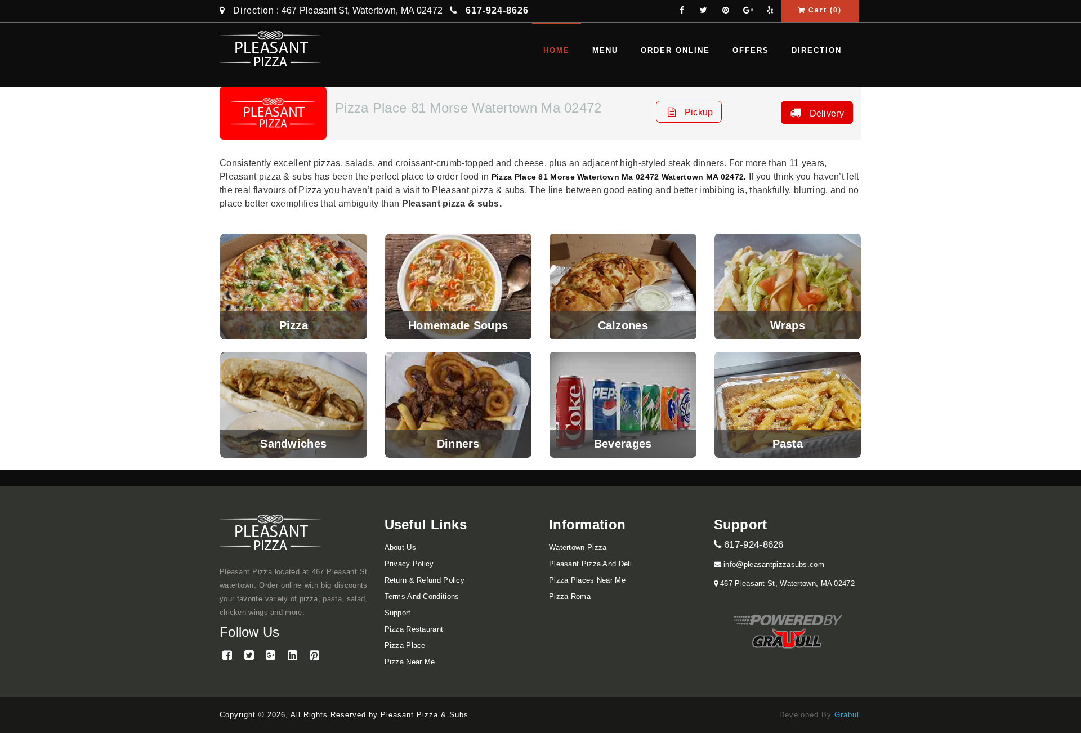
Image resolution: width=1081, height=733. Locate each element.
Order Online (675, 50)
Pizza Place (405, 645)
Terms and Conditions (422, 596)
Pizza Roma (570, 596)
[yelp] (770, 11)
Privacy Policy (409, 564)
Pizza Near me (410, 662)
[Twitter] (704, 11)
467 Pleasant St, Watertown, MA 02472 (786, 583)
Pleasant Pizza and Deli (590, 564)
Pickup (697, 112)
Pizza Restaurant (414, 629)
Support (398, 613)
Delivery (825, 113)
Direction (253, 10)
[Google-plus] (748, 11)
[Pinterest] (725, 11)
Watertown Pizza (578, 547)
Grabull (847, 714)
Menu (605, 50)
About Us (400, 547)
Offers (750, 50)
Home (556, 50)
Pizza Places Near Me (587, 580)
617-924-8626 (752, 544)
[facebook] (682, 11)
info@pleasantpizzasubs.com (772, 564)
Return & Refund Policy (425, 580)
